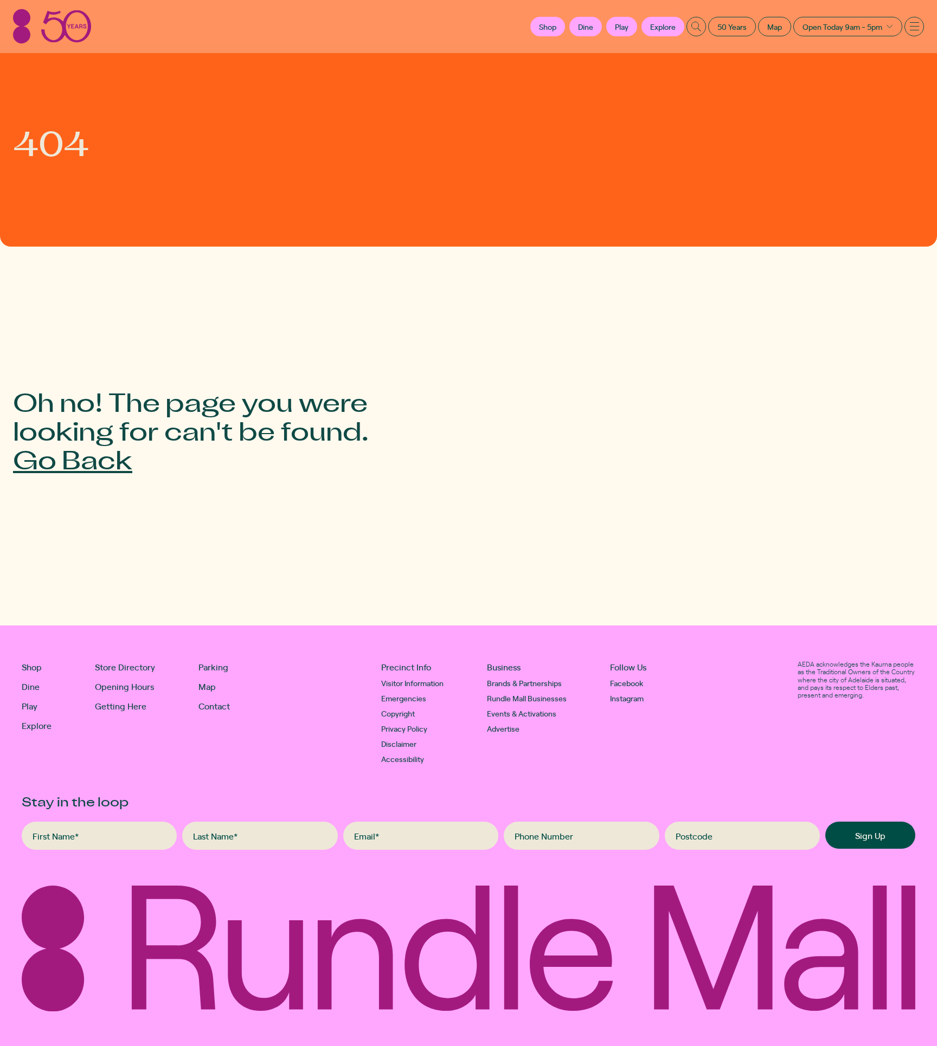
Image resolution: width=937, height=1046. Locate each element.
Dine (585, 26)
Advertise (503, 728)
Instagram (627, 698)
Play (621, 26)
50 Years (732, 26)
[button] (547, 26)
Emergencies (403, 698)
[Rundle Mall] (52, 26)
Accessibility (402, 758)
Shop (32, 667)
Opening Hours (124, 686)
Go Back (72, 459)
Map (774, 26)
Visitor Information (412, 682)
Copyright (398, 713)
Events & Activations (521, 713)
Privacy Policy (404, 728)
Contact (214, 706)
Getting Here (120, 706)
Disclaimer (398, 743)
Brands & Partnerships (524, 682)
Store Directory (125, 667)
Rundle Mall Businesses (527, 698)
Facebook (627, 682)
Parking (213, 667)
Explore (663, 26)
